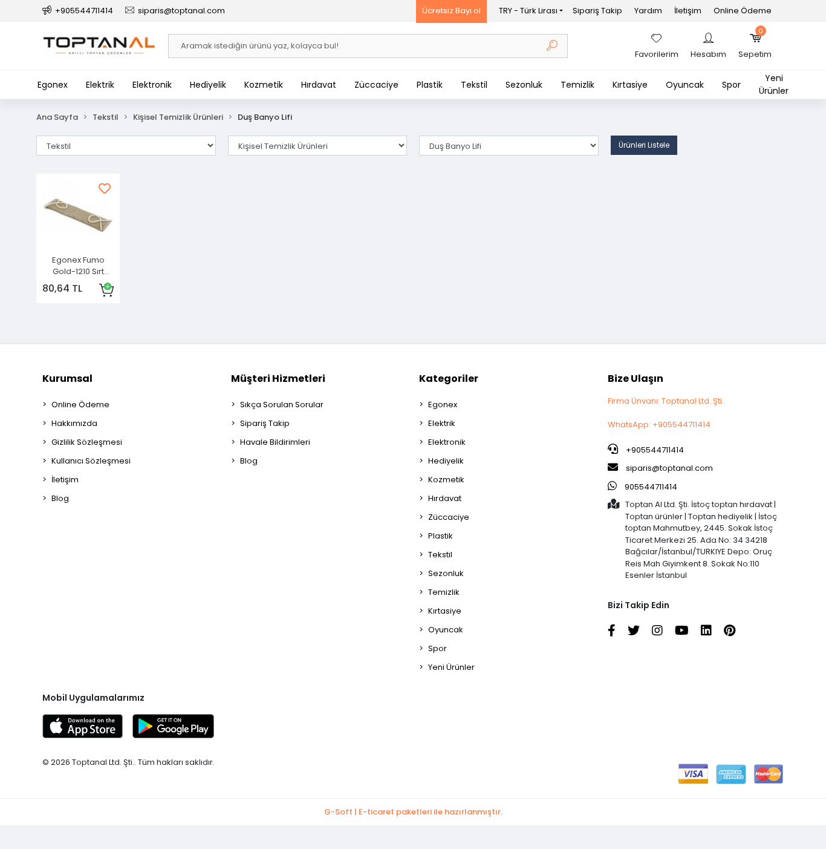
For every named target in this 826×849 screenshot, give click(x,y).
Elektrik (100, 85)
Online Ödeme (743, 10)
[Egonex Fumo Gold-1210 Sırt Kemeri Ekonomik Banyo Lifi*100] (78, 215)
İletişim (687, 10)
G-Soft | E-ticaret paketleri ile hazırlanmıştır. (413, 812)
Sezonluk (524, 85)
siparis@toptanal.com (669, 468)
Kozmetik (263, 85)
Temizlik (577, 85)
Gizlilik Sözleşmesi (86, 442)
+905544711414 (654, 450)
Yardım (648, 10)
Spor (731, 85)
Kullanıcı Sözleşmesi (91, 461)
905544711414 (650, 487)
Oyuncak (685, 85)
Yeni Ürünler (774, 84)
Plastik (430, 85)
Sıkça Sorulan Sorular (282, 404)
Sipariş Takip (597, 10)
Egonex (52, 85)
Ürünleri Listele (644, 145)
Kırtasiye (630, 85)
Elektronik (152, 85)
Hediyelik (208, 85)
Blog (60, 498)
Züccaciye (376, 85)
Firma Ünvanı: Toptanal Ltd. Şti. (666, 401)
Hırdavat (318, 85)
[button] (755, 46)
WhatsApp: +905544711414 (659, 424)
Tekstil (474, 85)
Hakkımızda (74, 423)
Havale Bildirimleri (275, 442)
